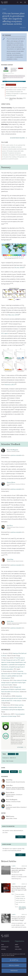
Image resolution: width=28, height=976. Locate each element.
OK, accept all (14, 960)
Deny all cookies (14, 965)
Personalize (14, 970)
